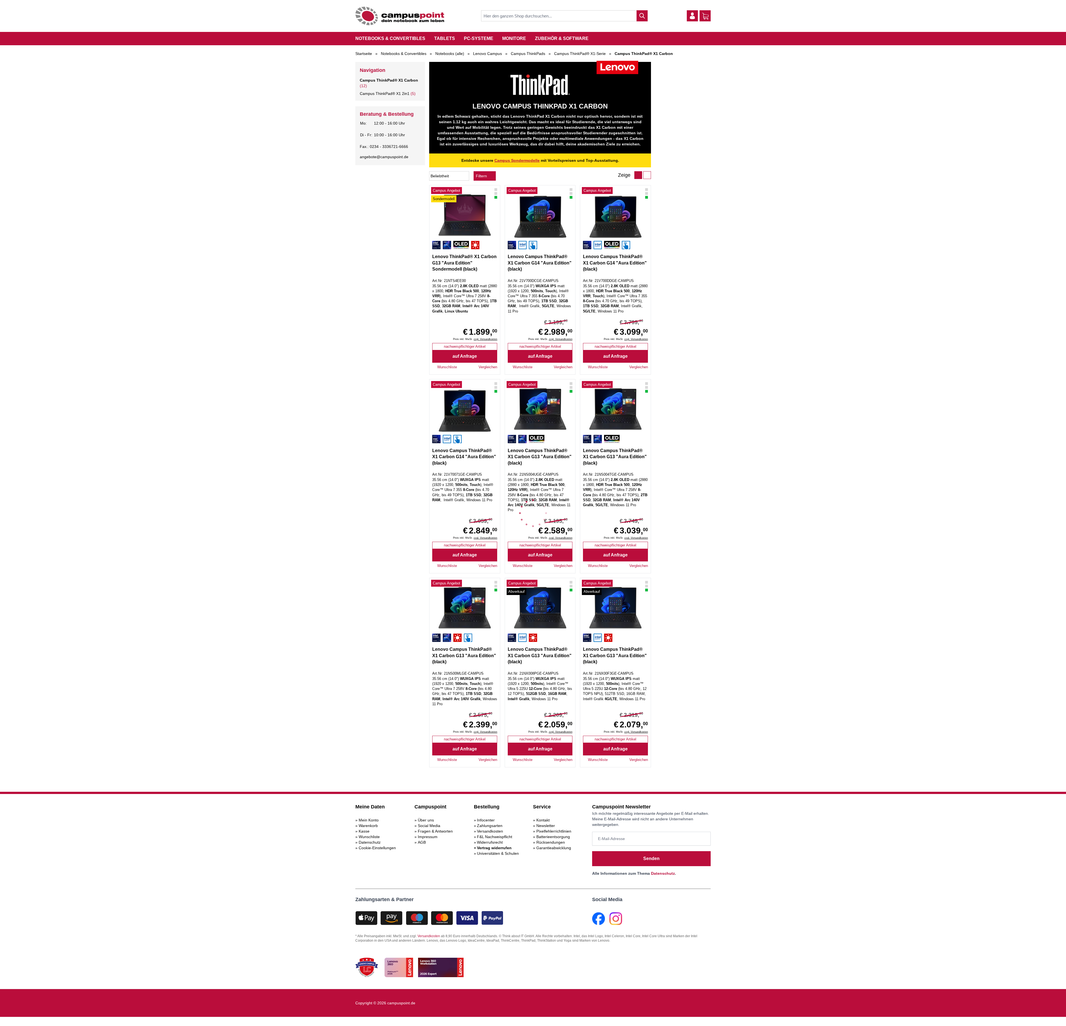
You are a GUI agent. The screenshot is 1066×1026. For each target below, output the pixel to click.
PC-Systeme (478, 38)
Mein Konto (369, 820)
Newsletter (545, 825)
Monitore (514, 38)
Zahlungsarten (489, 825)
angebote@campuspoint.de (384, 157)
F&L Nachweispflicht (494, 837)
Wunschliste (369, 837)
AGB (422, 842)
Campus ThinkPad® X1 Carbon (389, 80)
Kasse (364, 831)
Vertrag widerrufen (494, 848)
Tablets (444, 38)
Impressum (428, 837)
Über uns (426, 820)
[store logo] (399, 16)
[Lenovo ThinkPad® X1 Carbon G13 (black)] (540, 608)
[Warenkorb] (705, 16)
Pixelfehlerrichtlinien (553, 831)
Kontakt (543, 820)
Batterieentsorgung (553, 837)
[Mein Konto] (692, 15)
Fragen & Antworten (435, 831)
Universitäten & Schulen (498, 853)
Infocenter (486, 820)
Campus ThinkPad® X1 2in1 (384, 93)
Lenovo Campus (487, 53)
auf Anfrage (464, 356)
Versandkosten (490, 831)
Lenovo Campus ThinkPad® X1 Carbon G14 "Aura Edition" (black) (540, 262)
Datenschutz (370, 842)
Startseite (363, 53)
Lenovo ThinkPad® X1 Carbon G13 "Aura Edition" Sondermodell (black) (464, 262)
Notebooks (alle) (449, 53)
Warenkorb (368, 825)
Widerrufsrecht (490, 842)
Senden (651, 858)
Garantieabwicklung (553, 848)
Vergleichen (488, 367)
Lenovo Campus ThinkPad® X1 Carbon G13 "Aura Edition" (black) (540, 456)
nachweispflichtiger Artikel (465, 346)
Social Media (429, 825)
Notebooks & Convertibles (390, 38)
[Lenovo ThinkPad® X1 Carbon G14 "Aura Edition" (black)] (540, 216)
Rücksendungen (550, 842)
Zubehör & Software (562, 38)
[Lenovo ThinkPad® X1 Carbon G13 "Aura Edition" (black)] (540, 410)
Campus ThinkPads (528, 53)
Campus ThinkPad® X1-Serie (580, 53)
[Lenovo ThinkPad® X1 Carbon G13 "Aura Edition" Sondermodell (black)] (464, 216)
